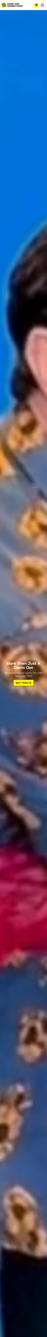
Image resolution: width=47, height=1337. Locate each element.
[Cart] (36, 5)
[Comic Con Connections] (12, 5)
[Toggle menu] (42, 5)
